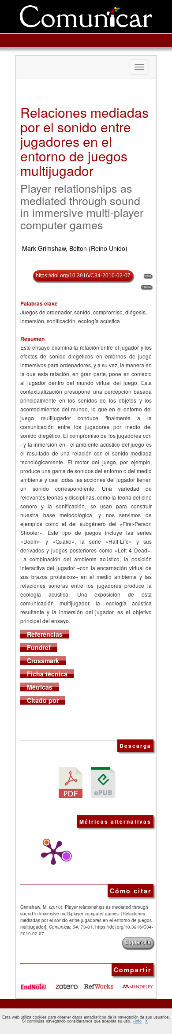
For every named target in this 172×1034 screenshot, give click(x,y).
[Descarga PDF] (70, 781)
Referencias (45, 634)
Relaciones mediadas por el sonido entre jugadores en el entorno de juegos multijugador (84, 141)
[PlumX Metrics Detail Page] (51, 853)
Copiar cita (138, 942)
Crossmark (43, 660)
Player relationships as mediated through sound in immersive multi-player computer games (81, 206)
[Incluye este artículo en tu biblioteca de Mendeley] (137, 982)
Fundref (39, 647)
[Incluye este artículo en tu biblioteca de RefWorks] (98, 982)
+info (137, 1021)
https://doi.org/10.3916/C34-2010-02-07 (83, 275)
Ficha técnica (47, 673)
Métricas (39, 687)
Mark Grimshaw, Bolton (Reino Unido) (74, 248)
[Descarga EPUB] (103, 781)
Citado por (43, 700)
